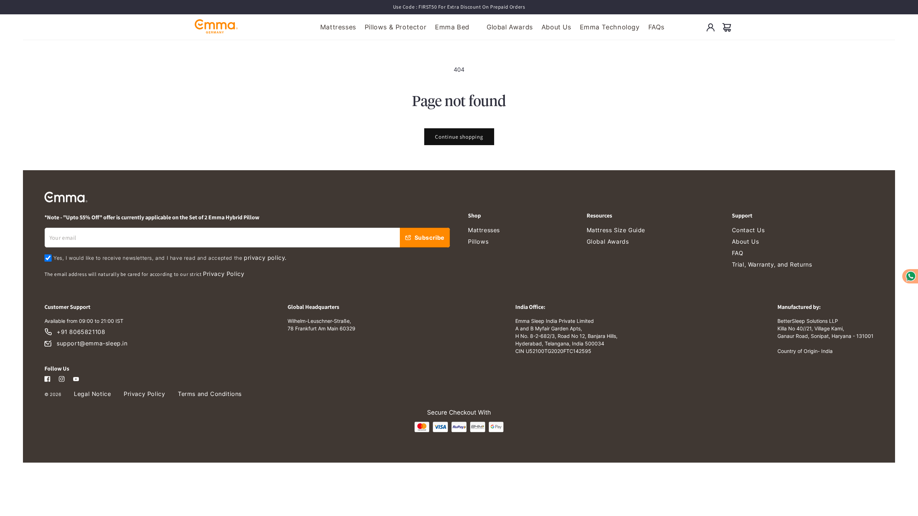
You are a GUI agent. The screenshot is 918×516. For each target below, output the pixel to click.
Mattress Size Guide (616, 230)
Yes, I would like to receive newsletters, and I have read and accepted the (170, 257)
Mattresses (484, 230)
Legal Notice (92, 393)
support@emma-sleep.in (92, 343)
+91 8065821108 (81, 331)
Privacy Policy (223, 273)
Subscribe (430, 237)
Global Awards (608, 241)
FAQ (737, 253)
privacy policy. (265, 257)
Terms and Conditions (210, 393)
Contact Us (748, 230)
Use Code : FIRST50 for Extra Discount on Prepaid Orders (459, 7)
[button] (726, 27)
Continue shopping (459, 136)
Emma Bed (452, 27)
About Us (745, 241)
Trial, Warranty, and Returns (772, 264)
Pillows (478, 241)
